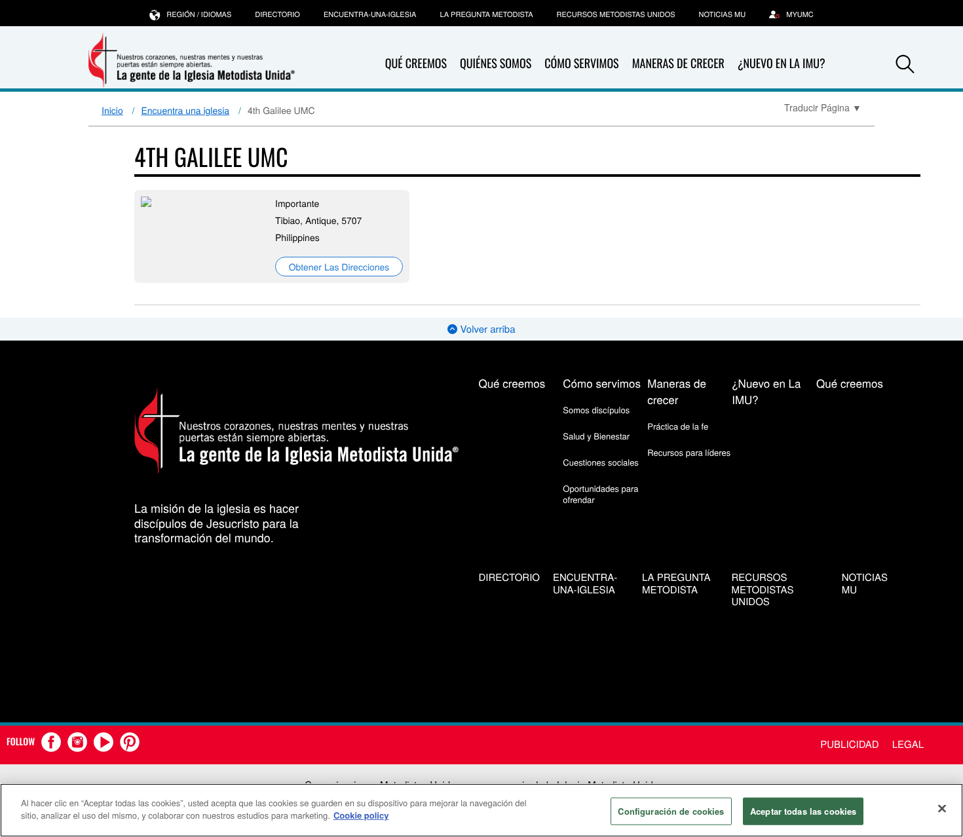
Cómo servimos (581, 63)
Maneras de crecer (678, 63)
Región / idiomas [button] (198, 14)
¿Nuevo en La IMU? (781, 63)
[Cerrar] (942, 808)
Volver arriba (486, 329)
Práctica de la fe (677, 426)
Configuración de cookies (671, 811)
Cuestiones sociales (601, 462)
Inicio (112, 110)
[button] (905, 64)
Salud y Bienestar (596, 436)
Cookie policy (361, 815)
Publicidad (849, 744)
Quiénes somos (495, 63)
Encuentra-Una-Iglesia (370, 14)
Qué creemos (416, 63)
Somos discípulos (596, 409)
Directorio (277, 14)
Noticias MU (722, 14)
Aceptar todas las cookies (803, 811)
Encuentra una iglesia (186, 110)
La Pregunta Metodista (486, 14)
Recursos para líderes (688, 452)
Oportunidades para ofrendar (600, 493)
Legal (908, 744)
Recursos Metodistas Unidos (616, 14)
